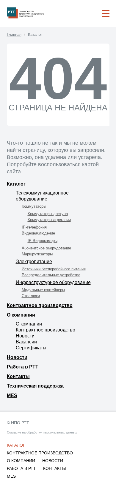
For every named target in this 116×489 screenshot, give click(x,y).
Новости (25, 335)
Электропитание (34, 261)
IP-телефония (34, 227)
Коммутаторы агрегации (49, 219)
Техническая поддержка (35, 385)
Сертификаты (31, 347)
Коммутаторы (34, 206)
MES (12, 395)
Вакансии (26, 341)
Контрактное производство (40, 305)
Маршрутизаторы (37, 254)
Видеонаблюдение (38, 233)
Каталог (16, 183)
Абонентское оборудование (46, 248)
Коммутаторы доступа (48, 214)
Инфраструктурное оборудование (53, 282)
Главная (14, 34)
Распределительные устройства (51, 275)
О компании (21, 314)
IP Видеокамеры (42, 240)
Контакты (18, 376)
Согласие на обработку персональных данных (42, 432)
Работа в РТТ (22, 366)
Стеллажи (31, 296)
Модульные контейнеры (43, 290)
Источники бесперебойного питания (54, 269)
